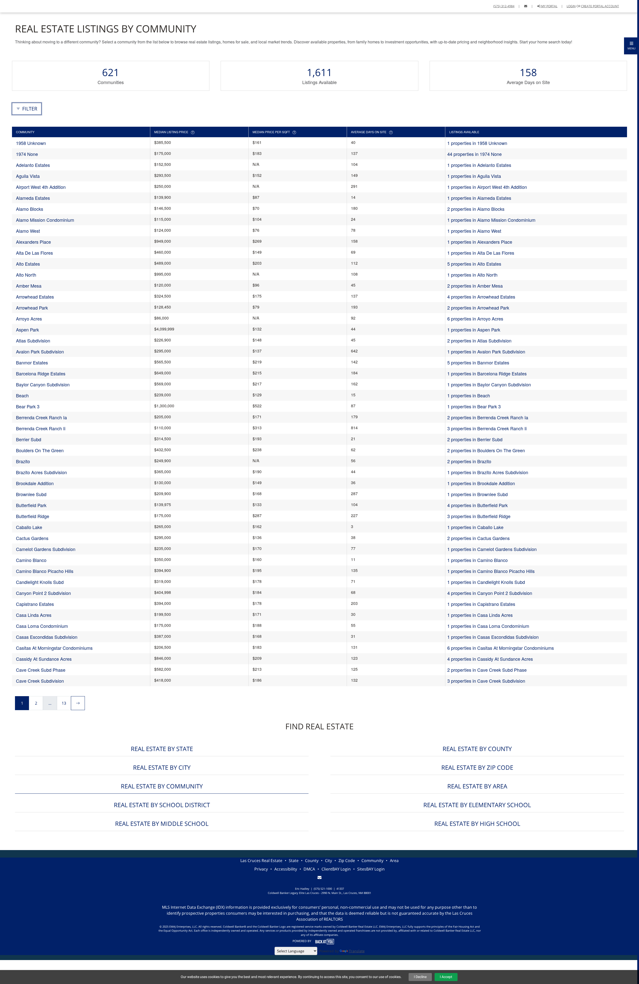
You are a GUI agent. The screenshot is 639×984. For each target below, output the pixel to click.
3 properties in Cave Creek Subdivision (486, 680)
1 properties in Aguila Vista (474, 176)
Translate (357, 951)
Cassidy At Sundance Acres (44, 659)
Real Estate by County (477, 749)
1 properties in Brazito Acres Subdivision (487, 472)
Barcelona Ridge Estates (40, 373)
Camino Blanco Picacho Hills (44, 571)
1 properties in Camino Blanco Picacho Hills (491, 571)
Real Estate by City (161, 767)
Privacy (261, 869)
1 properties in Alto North (472, 274)
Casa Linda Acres (33, 615)
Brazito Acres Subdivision (41, 472)
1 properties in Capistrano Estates (481, 604)
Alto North (26, 274)
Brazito (23, 461)
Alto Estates (28, 263)
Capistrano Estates (35, 604)
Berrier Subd (28, 439)
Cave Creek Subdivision (40, 680)
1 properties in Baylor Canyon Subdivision (489, 384)
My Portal (548, 6)
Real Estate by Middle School (161, 823)
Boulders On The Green (40, 450)
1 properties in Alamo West (474, 230)
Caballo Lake (29, 527)
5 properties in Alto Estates (474, 263)
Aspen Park (27, 329)
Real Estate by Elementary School (477, 805)
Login (571, 6)
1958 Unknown (31, 143)
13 (64, 703)
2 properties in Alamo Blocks (475, 209)
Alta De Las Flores (34, 252)
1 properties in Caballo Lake (475, 527)
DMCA (309, 869)
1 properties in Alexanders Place (479, 241)
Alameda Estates (33, 198)
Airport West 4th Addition (41, 187)
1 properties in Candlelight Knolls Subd (486, 582)
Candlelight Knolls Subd (40, 582)
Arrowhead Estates (35, 296)
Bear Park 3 (27, 406)
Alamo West (28, 230)
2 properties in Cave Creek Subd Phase (487, 669)
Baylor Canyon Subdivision (43, 384)
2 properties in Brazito (469, 461)
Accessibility (285, 869)
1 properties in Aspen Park (473, 329)
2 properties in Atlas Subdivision (479, 340)
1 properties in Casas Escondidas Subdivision (493, 637)
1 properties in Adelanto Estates (479, 165)
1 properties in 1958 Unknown (477, 143)
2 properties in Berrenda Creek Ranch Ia (487, 417)
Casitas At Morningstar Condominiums (54, 648)
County (312, 860)
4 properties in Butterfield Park (477, 505)
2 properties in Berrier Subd (474, 439)
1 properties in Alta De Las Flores (480, 252)
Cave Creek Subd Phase (40, 669)
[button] (631, 45)
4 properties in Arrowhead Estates (481, 296)
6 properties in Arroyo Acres (475, 318)
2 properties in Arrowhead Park (478, 307)
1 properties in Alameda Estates (479, 198)
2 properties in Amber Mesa (475, 285)
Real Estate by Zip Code (477, 767)
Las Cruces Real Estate (261, 860)
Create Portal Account (600, 6)
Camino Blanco (31, 560)
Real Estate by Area (477, 786)
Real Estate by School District (162, 805)
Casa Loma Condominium (42, 626)
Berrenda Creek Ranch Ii (40, 428)
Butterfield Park (31, 505)
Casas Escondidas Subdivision (46, 637)
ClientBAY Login (336, 869)
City (328, 860)
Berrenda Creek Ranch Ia (41, 417)
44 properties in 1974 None (474, 154)
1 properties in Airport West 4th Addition (487, 187)
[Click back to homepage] (6, 5)
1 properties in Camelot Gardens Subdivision (492, 549)
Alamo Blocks (29, 209)
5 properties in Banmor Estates (478, 362)
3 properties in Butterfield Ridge (478, 516)
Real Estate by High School (477, 823)
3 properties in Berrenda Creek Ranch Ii (487, 428)
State (294, 860)
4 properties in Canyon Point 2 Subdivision (489, 593)
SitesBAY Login (371, 869)
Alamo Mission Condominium (45, 220)
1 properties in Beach (468, 395)
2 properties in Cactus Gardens (478, 538)
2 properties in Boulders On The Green (486, 450)
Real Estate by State (162, 749)
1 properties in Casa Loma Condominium (488, 626)
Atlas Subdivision (33, 340)
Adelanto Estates (33, 165)
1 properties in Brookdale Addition (481, 483)
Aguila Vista (28, 176)
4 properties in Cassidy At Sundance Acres (490, 659)
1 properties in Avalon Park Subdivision (486, 351)
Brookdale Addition (35, 483)
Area (394, 860)
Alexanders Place (33, 241)
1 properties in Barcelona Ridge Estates (487, 373)
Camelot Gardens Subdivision (45, 549)
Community (372, 860)
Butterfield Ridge (32, 516)
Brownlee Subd (31, 494)
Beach (22, 395)
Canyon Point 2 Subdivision (43, 593)
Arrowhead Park (32, 307)
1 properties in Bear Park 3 (474, 406)
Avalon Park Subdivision (40, 351)
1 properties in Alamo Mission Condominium (491, 220)
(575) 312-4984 (503, 6)
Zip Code (346, 860)
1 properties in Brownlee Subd (477, 494)
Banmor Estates (32, 362)
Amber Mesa (28, 285)
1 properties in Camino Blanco (477, 560)
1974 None (27, 154)
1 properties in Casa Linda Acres (480, 615)
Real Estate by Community (162, 786)
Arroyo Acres (29, 318)
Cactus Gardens (32, 538)
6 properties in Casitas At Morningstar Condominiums (500, 648)
